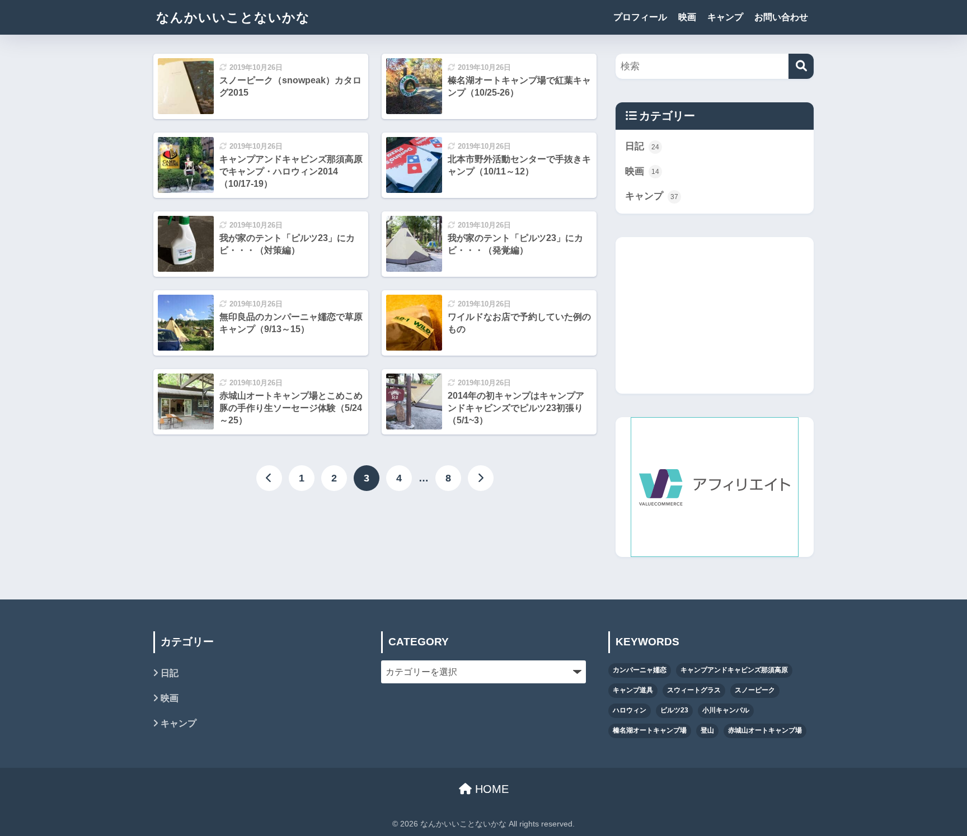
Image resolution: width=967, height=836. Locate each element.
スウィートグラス (694, 690)
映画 (687, 17)
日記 (642, 146)
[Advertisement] (715, 315)
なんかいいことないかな (233, 17)
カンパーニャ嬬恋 (639, 670)
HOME (490, 789)
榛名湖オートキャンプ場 (650, 730)
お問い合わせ (781, 17)
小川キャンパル (725, 710)
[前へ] (269, 478)
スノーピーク (755, 690)
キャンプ (725, 17)
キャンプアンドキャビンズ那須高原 (734, 670)
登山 (707, 730)
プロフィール (640, 17)
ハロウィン (629, 710)
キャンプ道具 (633, 690)
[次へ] (481, 478)
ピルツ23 (674, 710)
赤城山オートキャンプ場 (765, 730)
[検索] (801, 66)
